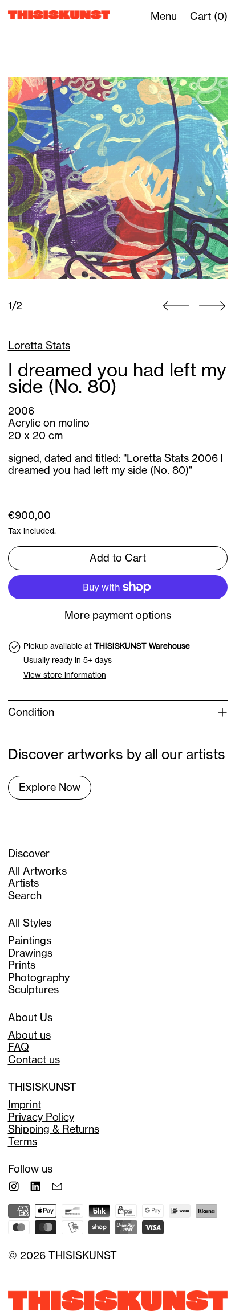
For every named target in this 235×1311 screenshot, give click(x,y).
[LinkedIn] (35, 1186)
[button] (118, 178)
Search (25, 895)
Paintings (29, 940)
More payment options (117, 615)
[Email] (57, 1186)
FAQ (18, 1047)
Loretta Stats (39, 345)
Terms (22, 1141)
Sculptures (33, 989)
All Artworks (37, 871)
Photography (39, 977)
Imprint (24, 1104)
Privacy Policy (41, 1117)
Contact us (34, 1059)
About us (29, 1035)
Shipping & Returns (53, 1129)
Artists (23, 883)
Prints (21, 965)
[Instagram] (13, 1186)
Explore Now (49, 787)
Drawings (30, 953)
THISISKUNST (82, 1255)
